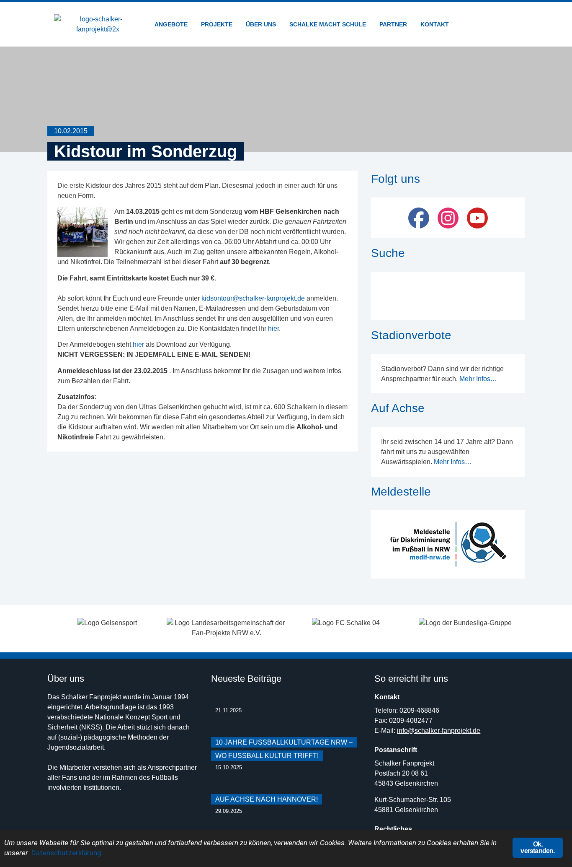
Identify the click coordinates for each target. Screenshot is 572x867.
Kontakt (434, 24)
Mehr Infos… (478, 378)
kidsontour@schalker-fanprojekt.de (253, 298)
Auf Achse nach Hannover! (266, 799)
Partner (393, 24)
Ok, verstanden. (537, 847)
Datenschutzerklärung (66, 853)
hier (273, 328)
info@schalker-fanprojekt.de (438, 730)
